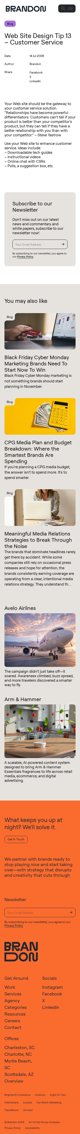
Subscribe (63, 244)
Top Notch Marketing (48, 1102)
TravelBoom (11, 1110)
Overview (13, 1081)
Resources (15, 1014)
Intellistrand (11, 1102)
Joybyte (27, 1102)
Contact (12, 1027)
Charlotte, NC (18, 1054)
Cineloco (40, 1094)
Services (12, 994)
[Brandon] (30, 9)
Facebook (36, 72)
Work (9, 987)
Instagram (52, 987)
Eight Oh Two (58, 1094)
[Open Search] (63, 8)
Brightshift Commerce (17, 1094)
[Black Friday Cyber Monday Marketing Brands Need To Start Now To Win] (40, 331)
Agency (12, 1000)
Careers (12, 1020)
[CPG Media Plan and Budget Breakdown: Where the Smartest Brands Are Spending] (40, 416)
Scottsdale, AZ (19, 1074)
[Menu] (70, 8)
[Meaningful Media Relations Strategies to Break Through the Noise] (40, 507)
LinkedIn (35, 81)
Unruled (27, 1110)
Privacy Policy (25, 256)
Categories (15, 1007)
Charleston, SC (19, 1047)
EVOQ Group (40, 1122)
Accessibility (32, 1128)
